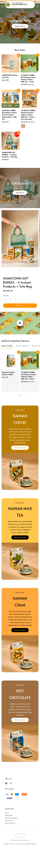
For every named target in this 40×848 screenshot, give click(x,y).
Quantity (6, 296)
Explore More (20, 26)
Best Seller (8, 815)
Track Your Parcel (11, 818)
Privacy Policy (21, 844)
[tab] (7, 345)
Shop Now (20, 192)
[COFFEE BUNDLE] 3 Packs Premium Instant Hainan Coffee (20, 4)
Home (7, 813)
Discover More (20, 447)
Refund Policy (31, 844)
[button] (2, 6)
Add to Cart (20, 305)
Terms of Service (9, 844)
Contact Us (9, 821)
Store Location (10, 823)
